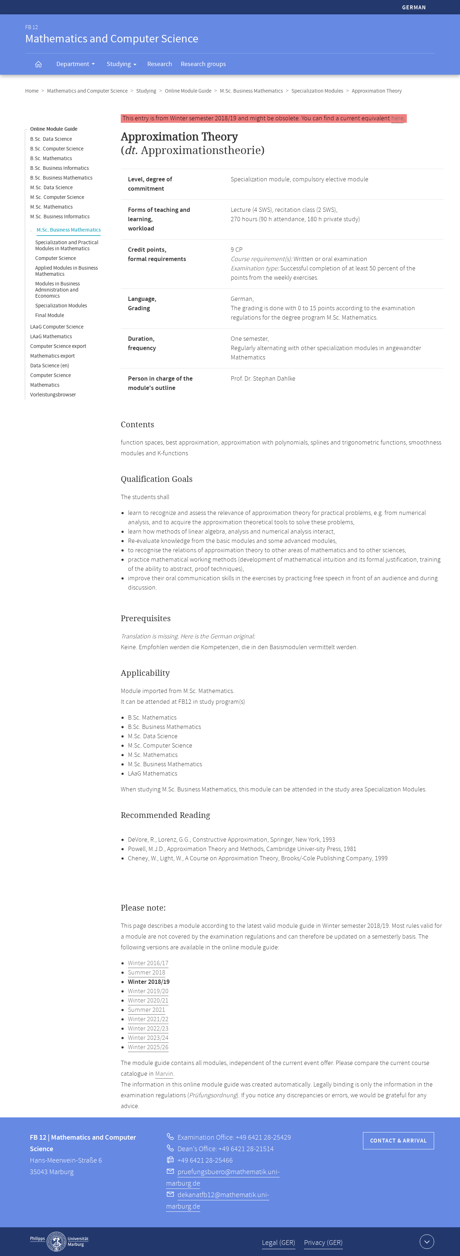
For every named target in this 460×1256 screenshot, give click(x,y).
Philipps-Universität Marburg (59, 1242)
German (414, 7)
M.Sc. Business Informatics (59, 216)
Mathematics (44, 385)
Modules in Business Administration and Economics (57, 289)
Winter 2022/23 (148, 1028)
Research (159, 64)
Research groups (203, 64)
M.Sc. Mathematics (51, 207)
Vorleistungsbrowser (53, 394)
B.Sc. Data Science (51, 139)
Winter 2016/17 (148, 963)
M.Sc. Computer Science (57, 197)
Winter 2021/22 (148, 1019)
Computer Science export (58, 346)
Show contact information (427, 1241)
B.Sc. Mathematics (51, 158)
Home (31, 91)
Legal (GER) (278, 1243)
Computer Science (55, 258)
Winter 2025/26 (148, 1047)
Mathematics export (52, 356)
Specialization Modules (317, 91)
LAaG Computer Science (56, 327)
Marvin (164, 1074)
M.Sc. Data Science (51, 187)
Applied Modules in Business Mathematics (66, 271)
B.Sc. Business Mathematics (61, 178)
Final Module (49, 315)
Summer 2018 (146, 972)
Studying (119, 64)
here (397, 118)
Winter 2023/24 (148, 1038)
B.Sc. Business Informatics (59, 168)
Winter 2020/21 (148, 1000)
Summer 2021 (146, 1010)
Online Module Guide (188, 91)
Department (72, 64)
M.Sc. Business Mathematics (251, 91)
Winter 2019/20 (148, 991)
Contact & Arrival (398, 1141)
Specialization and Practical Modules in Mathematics (66, 245)
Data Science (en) (49, 365)
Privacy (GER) (323, 1243)
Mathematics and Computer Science (87, 91)
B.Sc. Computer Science (56, 148)
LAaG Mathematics (51, 336)
